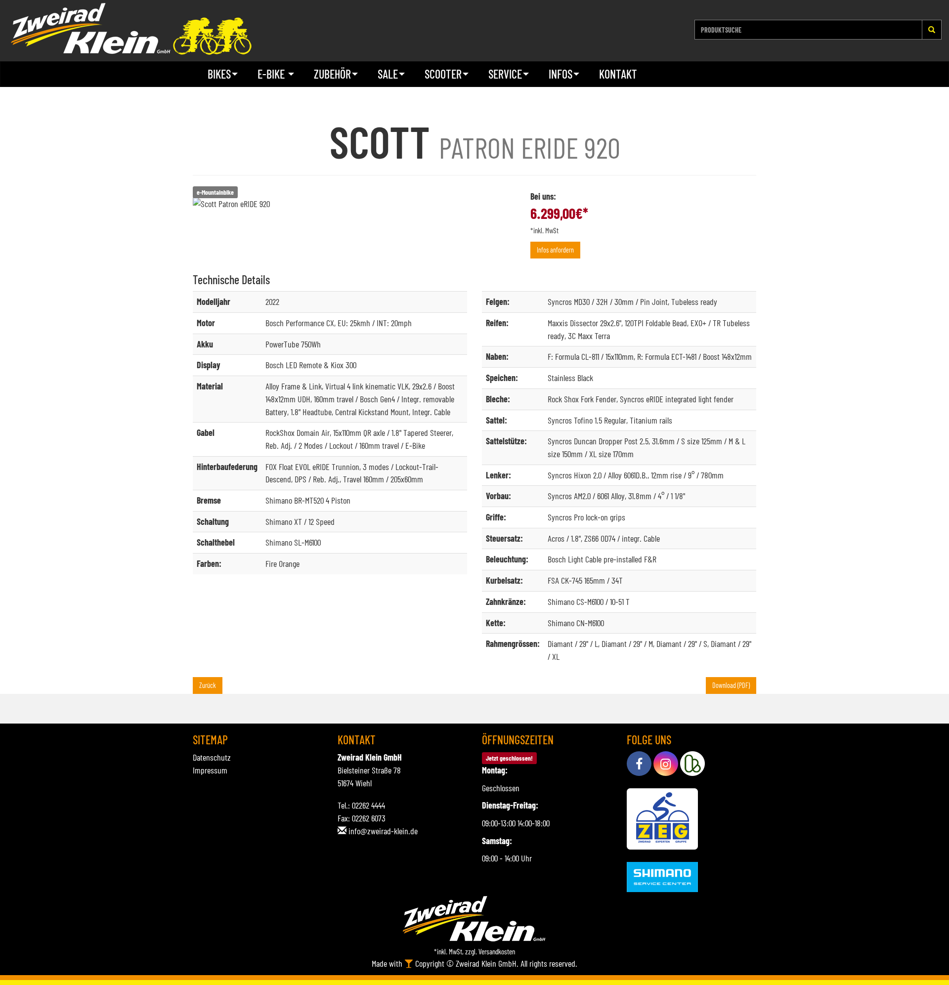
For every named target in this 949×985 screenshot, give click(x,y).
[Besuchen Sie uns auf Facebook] (639, 763)
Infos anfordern (555, 250)
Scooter (443, 74)
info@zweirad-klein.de (383, 830)
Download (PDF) (731, 685)
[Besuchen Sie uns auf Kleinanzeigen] (692, 763)
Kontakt (618, 74)
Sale (388, 74)
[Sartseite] (131, 29)
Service (505, 74)
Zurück (207, 685)
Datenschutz (212, 757)
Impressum (210, 770)
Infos (560, 74)
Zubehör (332, 74)
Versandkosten (496, 951)
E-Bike (272, 74)
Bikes (219, 74)
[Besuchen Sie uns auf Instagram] (665, 763)
